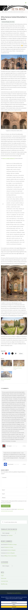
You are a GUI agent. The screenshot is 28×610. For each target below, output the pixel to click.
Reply (24, 446)
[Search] (2, 522)
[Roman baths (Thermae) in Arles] (6, 363)
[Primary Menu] (25, 3)
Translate (11, 535)
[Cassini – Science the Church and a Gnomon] (18, 363)
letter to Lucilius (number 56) (9, 158)
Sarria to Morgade (11, 550)
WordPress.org (4, 584)
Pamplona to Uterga (12, 544)
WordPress (18, 593)
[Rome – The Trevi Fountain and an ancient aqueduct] (6, 374)
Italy (6, 11)
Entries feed (3, 578)
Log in (2, 575)
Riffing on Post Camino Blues (10, 555)
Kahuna (13, 593)
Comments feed (4, 581)
